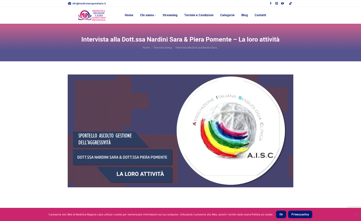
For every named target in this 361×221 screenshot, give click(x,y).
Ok (281, 214)
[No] (356, 214)
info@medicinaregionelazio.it (89, 3)
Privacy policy (300, 214)
